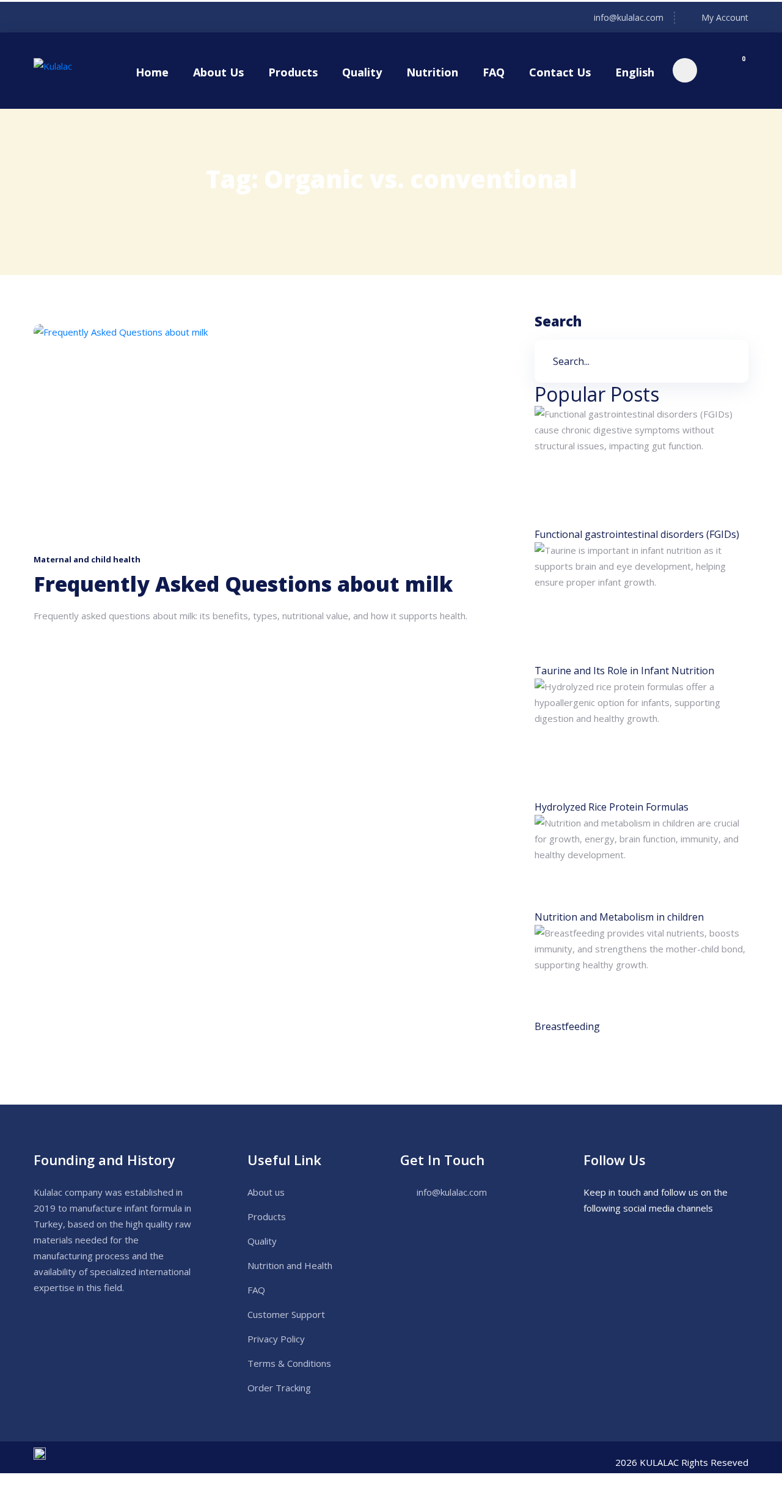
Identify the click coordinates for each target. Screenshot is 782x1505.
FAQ (494, 72)
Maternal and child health (87, 559)
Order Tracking (279, 1388)
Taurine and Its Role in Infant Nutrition (624, 670)
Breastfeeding (567, 1026)
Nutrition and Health (289, 1265)
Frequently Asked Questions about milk (243, 584)
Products (293, 72)
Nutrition (432, 72)
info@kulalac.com (628, 17)
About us (266, 1192)
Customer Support (286, 1314)
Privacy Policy (276, 1339)
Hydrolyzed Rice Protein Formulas (612, 807)
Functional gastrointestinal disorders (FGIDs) (637, 534)
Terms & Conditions (289, 1363)
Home (152, 72)
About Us (218, 72)
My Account (724, 17)
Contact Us (560, 72)
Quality (362, 72)
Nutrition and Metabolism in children (619, 917)
